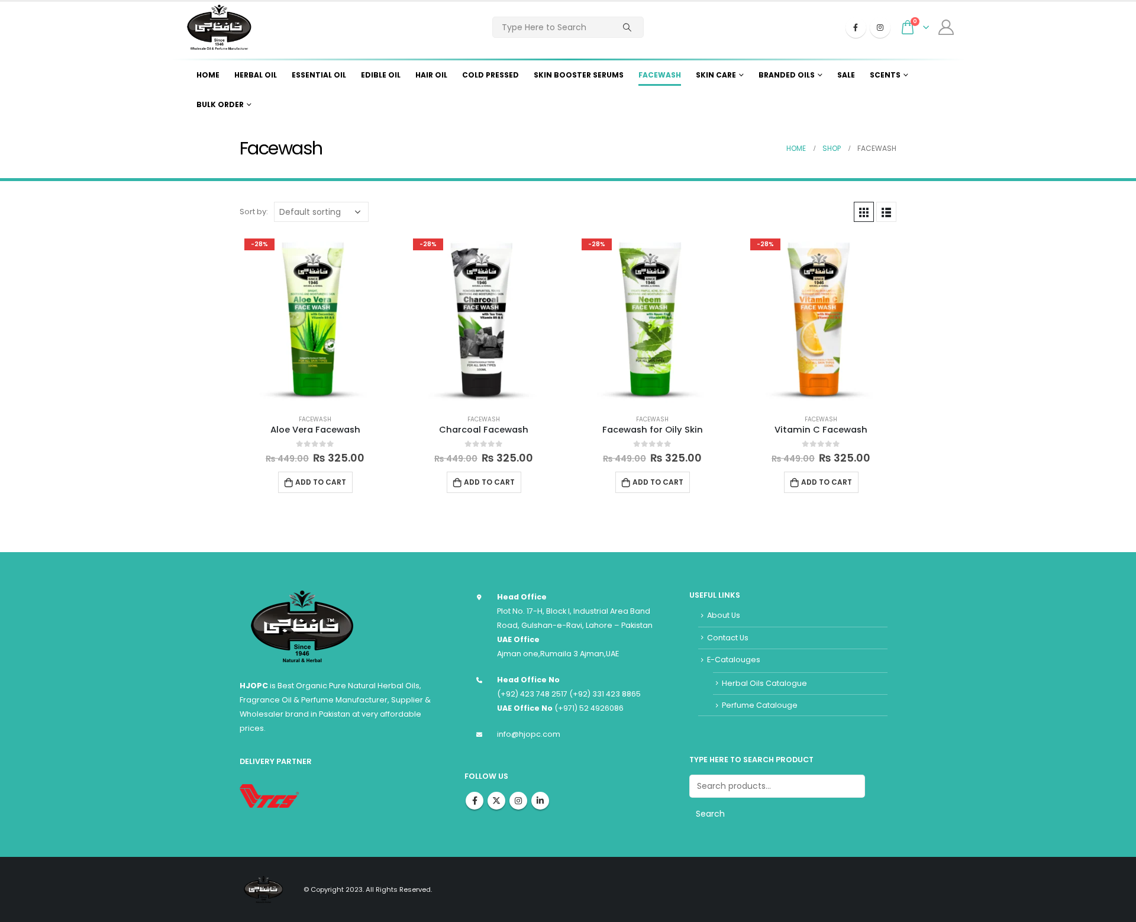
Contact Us (727, 638)
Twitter (496, 801)
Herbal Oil (255, 75)
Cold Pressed (490, 75)
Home (208, 75)
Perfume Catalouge (760, 705)
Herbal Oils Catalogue (764, 683)
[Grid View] (864, 212)
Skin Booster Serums (579, 75)
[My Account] (946, 27)
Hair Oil (431, 75)
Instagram (518, 801)
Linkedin (540, 801)
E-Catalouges (733, 660)
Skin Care (716, 75)
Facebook (474, 801)
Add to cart (320, 482)
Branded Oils (787, 75)
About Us (723, 615)
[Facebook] (855, 27)
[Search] (627, 27)
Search (710, 814)
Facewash (659, 75)
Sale (846, 75)
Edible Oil (381, 75)
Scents (885, 75)
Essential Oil (319, 75)
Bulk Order (220, 104)
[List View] (886, 212)
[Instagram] (880, 27)
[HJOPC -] (218, 27)
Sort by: (254, 211)
